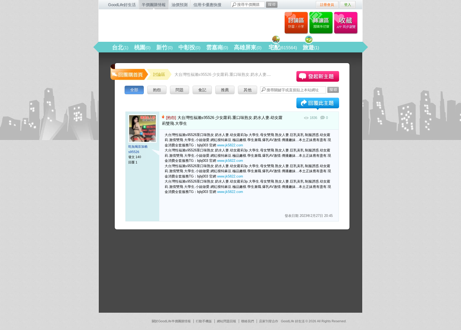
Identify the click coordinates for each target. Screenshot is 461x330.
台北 (120, 47)
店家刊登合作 (268, 321)
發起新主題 (317, 76)
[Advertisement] (149, 273)
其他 (248, 90)
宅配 (283, 47)
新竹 (164, 47)
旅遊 (311, 47)
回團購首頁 (129, 71)
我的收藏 (347, 23)
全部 (134, 90)
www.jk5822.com (230, 145)
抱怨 (157, 90)
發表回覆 (317, 104)
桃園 (142, 47)
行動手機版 (204, 321)
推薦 (225, 90)
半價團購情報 (154, 4)
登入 (347, 5)
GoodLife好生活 (122, 4)
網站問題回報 (226, 321)
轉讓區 (321, 23)
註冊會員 (327, 5)
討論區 (296, 23)
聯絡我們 (247, 321)
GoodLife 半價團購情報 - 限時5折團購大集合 (156, 24)
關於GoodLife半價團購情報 (171, 321)
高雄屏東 (247, 47)
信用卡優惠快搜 (207, 4)
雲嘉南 (217, 47)
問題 (180, 90)
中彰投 (189, 47)
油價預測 (180, 4)
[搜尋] (271, 5)
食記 (202, 90)
